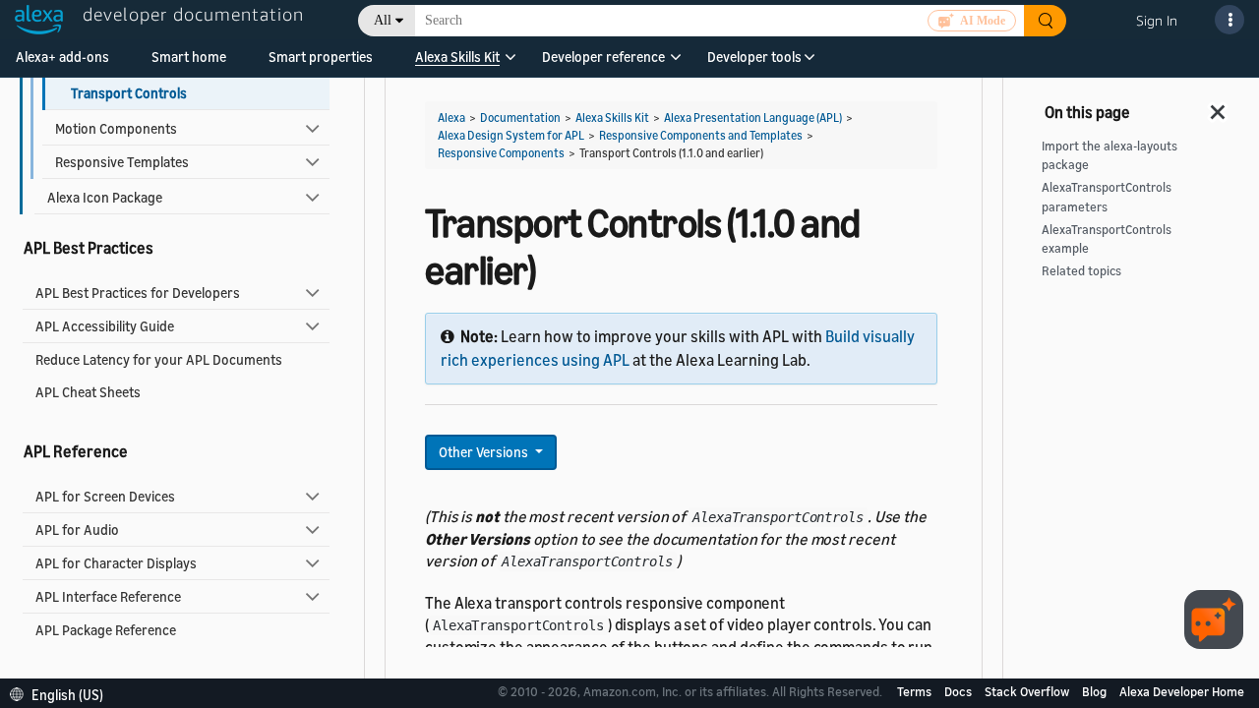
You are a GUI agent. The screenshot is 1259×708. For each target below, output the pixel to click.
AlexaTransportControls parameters (1106, 196)
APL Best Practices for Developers (137, 292)
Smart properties (321, 56)
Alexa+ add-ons (62, 56)
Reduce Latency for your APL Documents (158, 359)
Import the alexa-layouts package (1109, 155)
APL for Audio (77, 529)
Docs (959, 691)
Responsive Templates (122, 161)
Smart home (188, 56)
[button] (457, 63)
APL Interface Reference (108, 596)
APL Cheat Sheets (88, 392)
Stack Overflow (1028, 691)
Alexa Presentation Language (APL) (753, 117)
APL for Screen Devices (105, 496)
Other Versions (485, 451)
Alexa (451, 117)
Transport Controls (129, 93)
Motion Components (116, 128)
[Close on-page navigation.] (1218, 106)
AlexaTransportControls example (1106, 239)
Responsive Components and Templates (701, 135)
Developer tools (754, 56)
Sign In (1156, 20)
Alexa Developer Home (1181, 691)
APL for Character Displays (116, 563)
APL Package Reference (105, 629)
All (382, 20)
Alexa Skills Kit (457, 56)
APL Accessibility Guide (104, 326)
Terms (915, 691)
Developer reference (603, 56)
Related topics (1081, 271)
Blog (1095, 691)
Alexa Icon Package (104, 197)
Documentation (520, 117)
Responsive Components (501, 153)
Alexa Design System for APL (511, 135)
